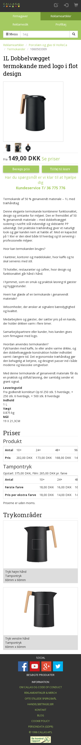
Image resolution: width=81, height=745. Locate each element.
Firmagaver (20, 16)
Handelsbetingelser (40, 704)
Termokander (16, 49)
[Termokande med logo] (33, 111)
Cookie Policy (40, 721)
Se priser (51, 159)
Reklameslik (20, 24)
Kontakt (40, 710)
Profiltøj (60, 24)
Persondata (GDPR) (40, 726)
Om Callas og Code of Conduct (40, 687)
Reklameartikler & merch (40, 693)
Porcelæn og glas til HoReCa (48, 45)
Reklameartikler (60, 16)
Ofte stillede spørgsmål (40, 698)
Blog (40, 715)
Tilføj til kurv (60, 169)
